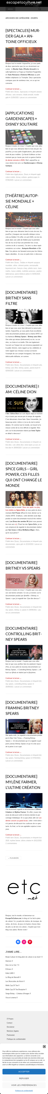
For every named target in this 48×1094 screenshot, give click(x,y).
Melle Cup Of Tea (12, 985)
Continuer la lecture (13, 89)
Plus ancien (13, 858)
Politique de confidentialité (24, 1091)
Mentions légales (13, 1031)
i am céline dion (18, 445)
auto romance (17, 95)
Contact (9, 1023)
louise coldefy (16, 271)
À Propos (10, 1019)
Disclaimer (10, 1027)
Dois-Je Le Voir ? (12, 965)
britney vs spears (20, 610)
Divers (16, 92)
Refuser (24, 1078)
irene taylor (28, 445)
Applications (18, 174)
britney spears (24, 368)
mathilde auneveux (28, 271)
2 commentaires (11, 843)
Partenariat (11, 1035)
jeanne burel (34, 368)
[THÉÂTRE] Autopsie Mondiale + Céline (22, 201)
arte (40, 365)
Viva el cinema (11, 997)
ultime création (26, 840)
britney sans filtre (12, 368)
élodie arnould (28, 95)
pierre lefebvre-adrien (22, 274)
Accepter (24, 1072)
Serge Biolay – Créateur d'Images (17, 993)
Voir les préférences (24, 1085)
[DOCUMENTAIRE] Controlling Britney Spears (24, 634)
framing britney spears (22, 758)
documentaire (10, 544)
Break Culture (10, 957)
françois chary (22, 268)
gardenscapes (33, 177)
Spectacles (24, 92)
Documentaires (25, 365)
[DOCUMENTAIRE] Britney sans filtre (21, 298)
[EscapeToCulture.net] (24, 3)
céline (15, 265)
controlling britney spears (23, 684)
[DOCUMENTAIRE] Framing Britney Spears (22, 708)
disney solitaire (21, 177)
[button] (44, 1046)
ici (16, 524)
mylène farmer (15, 840)
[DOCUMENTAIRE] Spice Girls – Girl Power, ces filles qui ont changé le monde (24, 474)
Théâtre (22, 262)
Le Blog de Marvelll (12, 977)
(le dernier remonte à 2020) (15, 160)
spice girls (19, 544)
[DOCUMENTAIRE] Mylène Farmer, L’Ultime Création (23, 782)
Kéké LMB (9, 973)
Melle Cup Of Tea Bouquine (15, 989)
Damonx (8, 961)
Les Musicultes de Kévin (14, 981)
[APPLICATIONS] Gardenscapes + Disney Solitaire (22, 118)
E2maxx (8, 969)
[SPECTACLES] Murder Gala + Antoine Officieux (23, 36)
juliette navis (32, 268)
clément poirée (23, 265)
